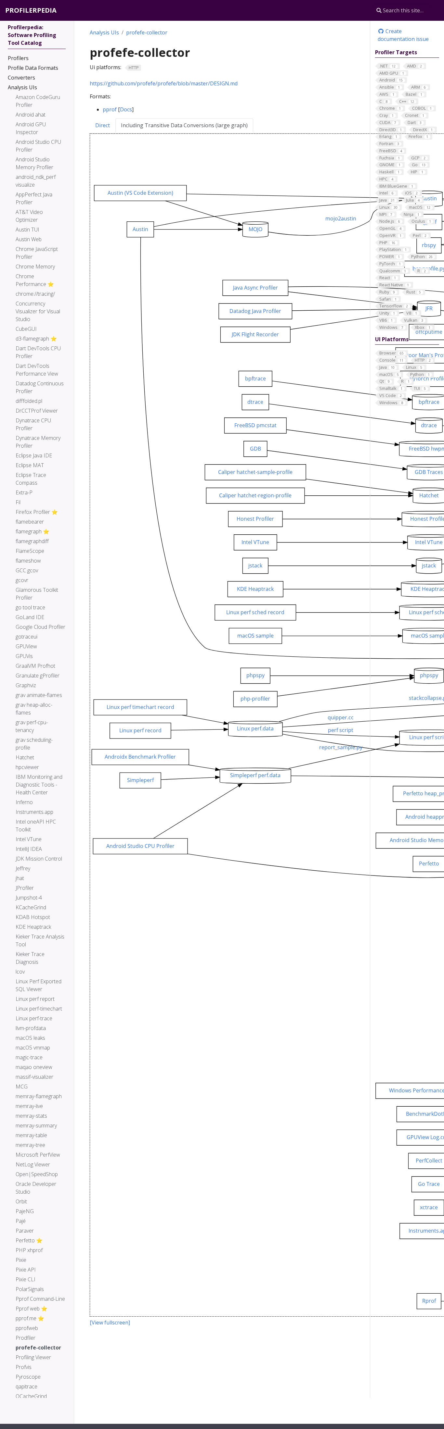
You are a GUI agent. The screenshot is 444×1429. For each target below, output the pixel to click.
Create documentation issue (403, 35)
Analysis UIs (104, 32)
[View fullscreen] (110, 1322)
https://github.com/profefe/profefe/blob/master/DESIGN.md (164, 83)
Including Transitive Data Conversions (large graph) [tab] (184, 125)
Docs (126, 109)
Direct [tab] (102, 125)
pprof (110, 109)
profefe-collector (146, 32)
